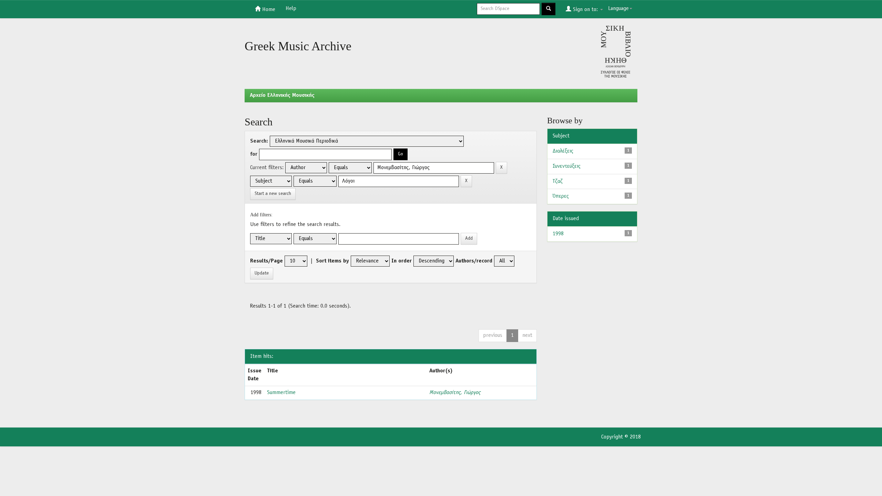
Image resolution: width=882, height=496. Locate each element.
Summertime (281, 392)
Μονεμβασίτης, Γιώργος (454, 392)
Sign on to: (585, 9)
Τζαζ (558, 181)
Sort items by (332, 261)
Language (618, 8)
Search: (259, 141)
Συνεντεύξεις (567, 166)
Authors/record (473, 261)
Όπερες (561, 196)
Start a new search (273, 193)
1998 (558, 234)
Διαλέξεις (563, 151)
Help (291, 8)
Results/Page (266, 261)
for (253, 154)
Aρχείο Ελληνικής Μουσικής (282, 95)
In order (401, 261)
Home (267, 9)
